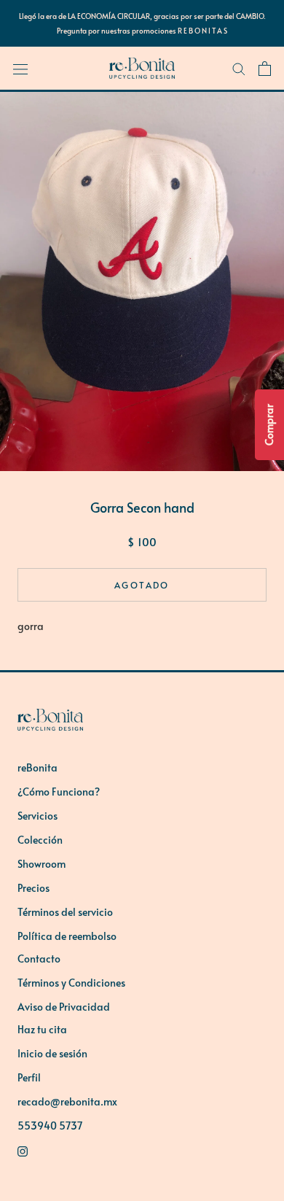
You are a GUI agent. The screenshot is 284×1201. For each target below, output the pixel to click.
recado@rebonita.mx (67, 1101)
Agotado (142, 585)
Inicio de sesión (52, 1053)
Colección (40, 840)
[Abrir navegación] (20, 68)
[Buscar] (238, 68)
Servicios (37, 816)
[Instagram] (142, 1149)
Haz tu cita (42, 1029)
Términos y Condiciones (71, 983)
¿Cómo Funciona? (58, 791)
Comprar (269, 425)
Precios (33, 888)
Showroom (41, 864)
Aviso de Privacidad (63, 1007)
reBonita (37, 767)
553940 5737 (49, 1125)
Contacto (38, 958)
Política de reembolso (67, 936)
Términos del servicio (65, 912)
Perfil (29, 1077)
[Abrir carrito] (265, 68)
